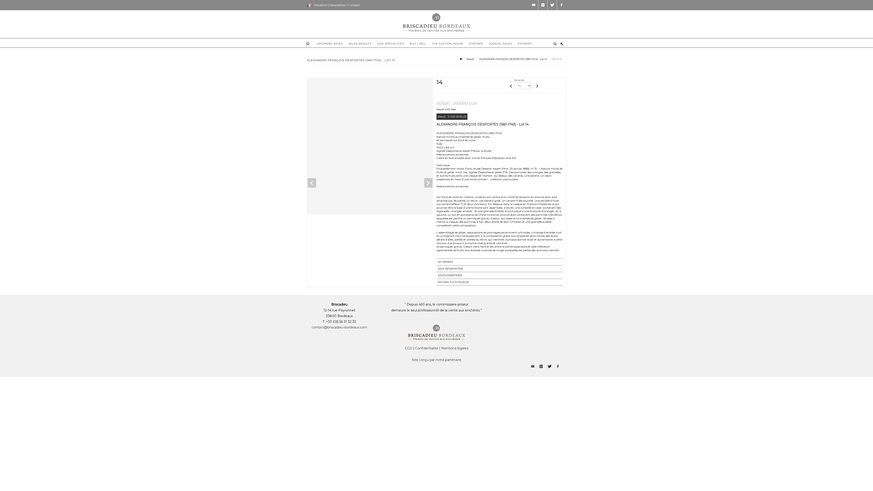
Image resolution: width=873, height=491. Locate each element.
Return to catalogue (453, 282)
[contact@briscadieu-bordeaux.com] (533, 5)
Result (470, 59)
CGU (408, 348)
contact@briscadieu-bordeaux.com (339, 327)
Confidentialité (426, 348)
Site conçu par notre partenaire (436, 360)
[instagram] (542, 5)
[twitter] (552, 5)
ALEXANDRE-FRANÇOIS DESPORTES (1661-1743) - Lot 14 (513, 59)
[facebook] (561, 5)
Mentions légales (454, 348)
